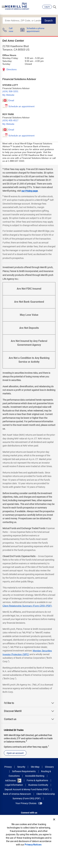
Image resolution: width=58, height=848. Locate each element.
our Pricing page (29, 190)
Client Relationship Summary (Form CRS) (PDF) (27, 605)
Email (11, 100)
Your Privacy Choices (25, 803)
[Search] (54, 7)
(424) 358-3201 (10, 91)
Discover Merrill (13, 711)
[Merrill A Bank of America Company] (17, 6)
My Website (8, 95)
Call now (11, 30)
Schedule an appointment (21, 106)
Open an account (15, 753)
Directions (11, 69)
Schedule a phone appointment (35, 30)
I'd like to (9, 703)
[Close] (54, 819)
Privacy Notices (33, 844)
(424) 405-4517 (10, 120)
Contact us (10, 719)
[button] (3, 7)
